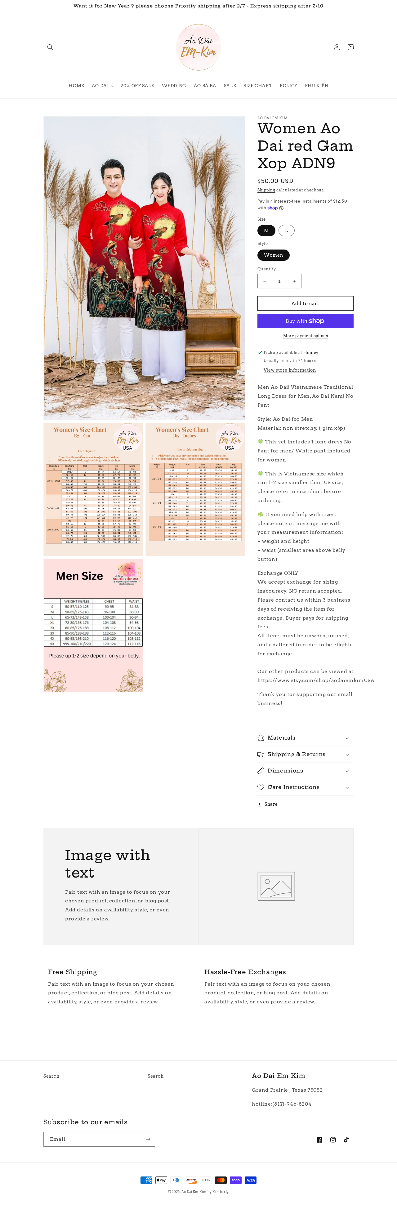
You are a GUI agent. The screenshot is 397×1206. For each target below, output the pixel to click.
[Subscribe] (148, 1139)
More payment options (305, 335)
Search (51, 1076)
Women (273, 255)
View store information (290, 370)
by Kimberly (218, 1192)
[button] (50, 47)
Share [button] (271, 804)
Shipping (266, 190)
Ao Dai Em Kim (194, 1192)
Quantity (266, 269)
